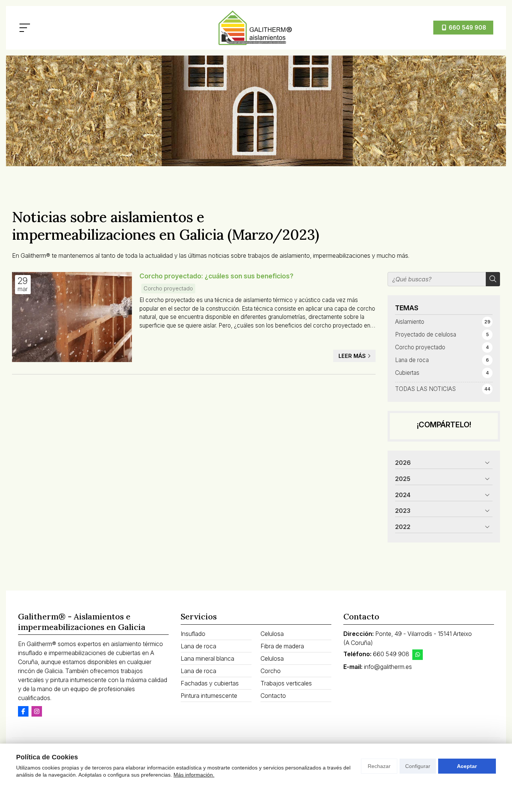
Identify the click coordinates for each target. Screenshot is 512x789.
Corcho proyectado (168, 288)
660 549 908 (391, 654)
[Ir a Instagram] (36, 711)
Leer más (352, 356)
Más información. (194, 775)
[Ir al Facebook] (23, 711)
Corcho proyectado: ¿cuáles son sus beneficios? (216, 276)
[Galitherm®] (256, 28)
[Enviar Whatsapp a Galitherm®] (417, 654)
